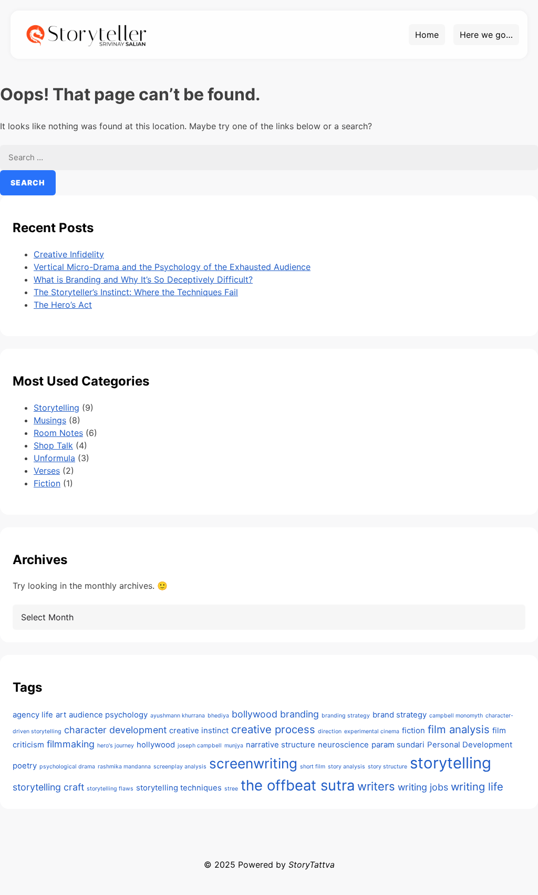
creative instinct (199, 730)
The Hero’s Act (63, 304)
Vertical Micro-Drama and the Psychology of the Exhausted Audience (172, 267)
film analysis (459, 729)
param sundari (398, 745)
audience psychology (108, 715)
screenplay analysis (179, 766)
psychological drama (67, 766)
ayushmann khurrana (177, 715)
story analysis (346, 766)
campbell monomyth (456, 715)
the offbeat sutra (298, 785)
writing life (477, 786)
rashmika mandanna (124, 766)
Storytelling (56, 407)
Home (427, 34)
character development (115, 729)
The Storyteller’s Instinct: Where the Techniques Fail (136, 292)
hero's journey (115, 745)
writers (376, 786)
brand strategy (400, 715)
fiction (413, 730)
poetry (25, 766)
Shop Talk (53, 445)
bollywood (254, 714)
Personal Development (469, 745)
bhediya (218, 715)
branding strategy (346, 715)
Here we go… (486, 34)
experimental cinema (371, 731)
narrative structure (280, 745)
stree (231, 788)
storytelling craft (48, 787)
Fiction (47, 483)
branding (299, 714)
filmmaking (71, 744)
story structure (387, 766)
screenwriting (253, 763)
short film (312, 766)
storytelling (450, 763)
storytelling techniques (179, 788)
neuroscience (343, 745)
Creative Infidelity (69, 254)
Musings (50, 420)
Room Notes (58, 433)
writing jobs (423, 787)
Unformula (54, 458)
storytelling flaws (110, 788)
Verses (47, 470)
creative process (273, 729)
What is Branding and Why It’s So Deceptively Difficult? (143, 279)
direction (330, 731)
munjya (233, 745)
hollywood (156, 745)
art (61, 715)
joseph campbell (200, 745)
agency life (33, 715)
